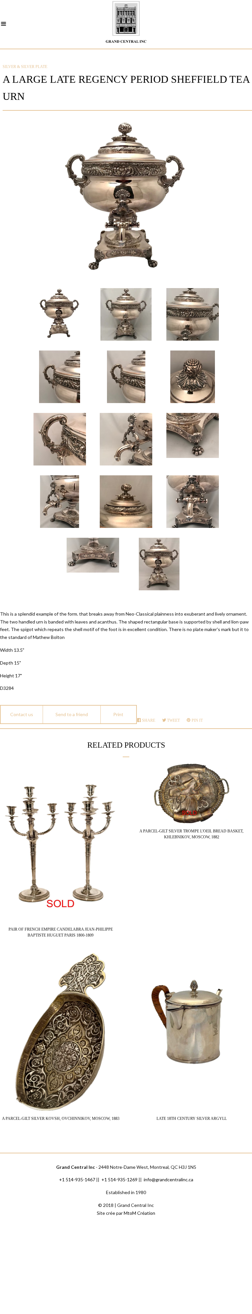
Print (118, 714)
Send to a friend (71, 714)
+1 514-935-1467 (77, 1179)
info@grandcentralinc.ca (168, 1179)
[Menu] (3, 24)
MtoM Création (139, 1213)
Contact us (21, 714)
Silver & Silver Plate (25, 66)
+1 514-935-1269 (119, 1179)
